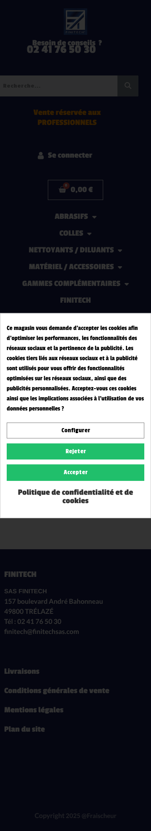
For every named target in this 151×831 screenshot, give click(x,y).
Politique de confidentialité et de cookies (75, 496)
